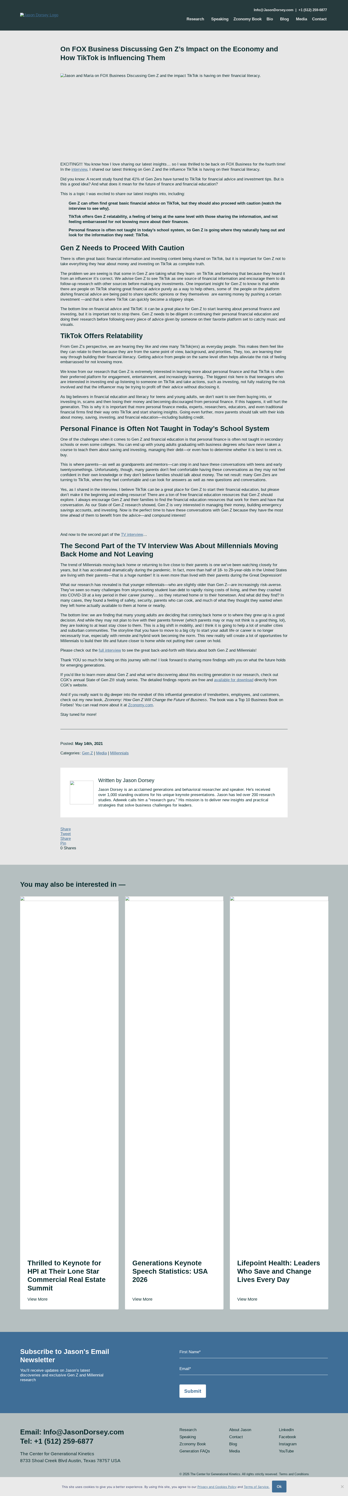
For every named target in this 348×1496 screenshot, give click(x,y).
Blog (284, 19)
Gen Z (87, 753)
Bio (270, 19)
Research (195, 19)
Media (301, 19)
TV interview (132, 534)
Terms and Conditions (294, 1474)
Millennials (119, 753)
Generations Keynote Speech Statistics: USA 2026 (170, 1271)
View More (38, 1299)
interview (79, 169)
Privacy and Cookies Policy (216, 1487)
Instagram (288, 1444)
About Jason (240, 1430)
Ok (279, 1486)
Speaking (219, 19)
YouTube (286, 1451)
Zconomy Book (247, 19)
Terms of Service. (257, 1487)
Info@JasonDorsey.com (273, 10)
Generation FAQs (194, 1451)
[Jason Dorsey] (66, 15)
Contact (319, 19)
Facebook (287, 1437)
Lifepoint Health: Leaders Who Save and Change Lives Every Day (278, 1271)
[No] (342, 1486)
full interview (110, 650)
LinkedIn (286, 1430)
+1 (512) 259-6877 (313, 10)
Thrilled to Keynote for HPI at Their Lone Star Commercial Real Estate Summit (66, 1275)
